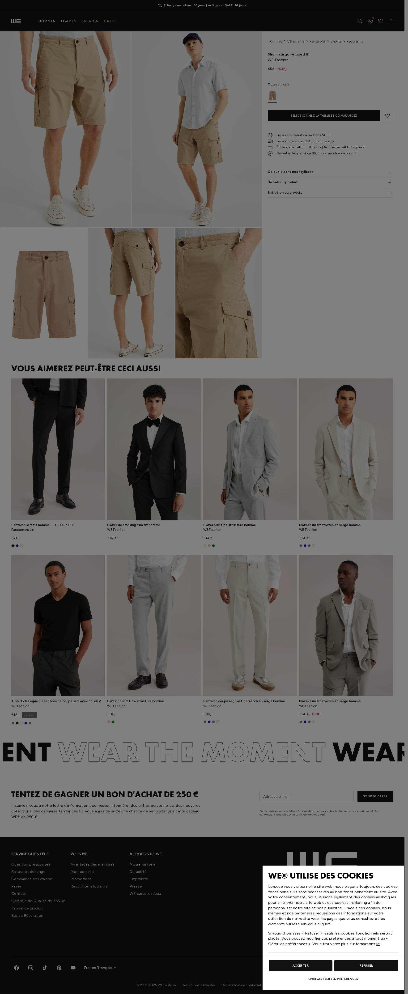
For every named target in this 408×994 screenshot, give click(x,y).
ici (378, 944)
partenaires (305, 913)
